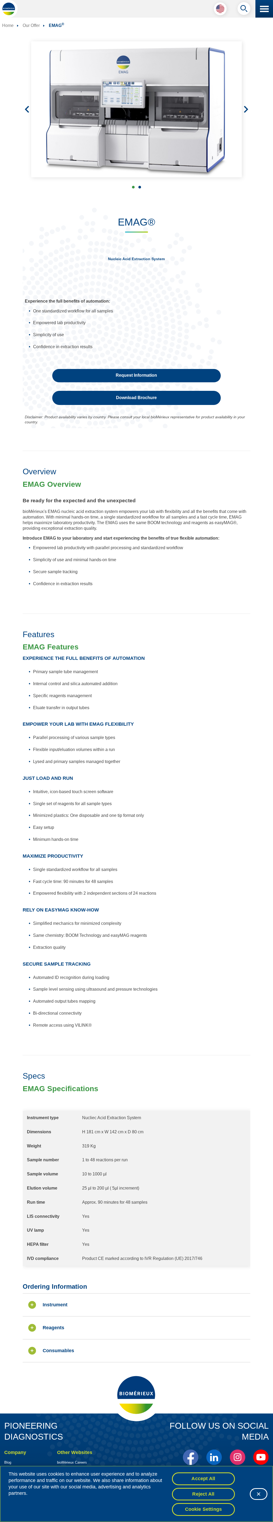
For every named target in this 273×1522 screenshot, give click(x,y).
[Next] (246, 109)
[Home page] (9, 9)
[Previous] (27, 109)
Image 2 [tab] (139, 187)
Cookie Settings (203, 1509)
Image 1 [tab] (133, 187)
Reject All (203, 1494)
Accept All (203, 1478)
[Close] (258, 1494)
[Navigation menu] (264, 9)
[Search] (244, 10)
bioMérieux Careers (72, 1462)
